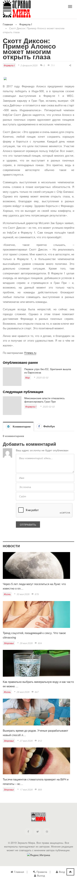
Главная (8, 24)
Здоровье (9, 643)
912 (40, 740)
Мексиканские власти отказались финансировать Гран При (44, 399)
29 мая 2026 (26, 643)
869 (40, 789)
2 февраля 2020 (29, 65)
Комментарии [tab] (21, 426)
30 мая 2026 (23, 594)
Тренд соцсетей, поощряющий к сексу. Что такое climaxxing (34, 635)
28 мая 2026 (23, 691)
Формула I (25, 24)
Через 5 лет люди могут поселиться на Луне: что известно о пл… (34, 586)
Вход (62, 872)
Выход (41, 875)
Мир (27, 377)
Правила (41, 872)
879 (37, 594)
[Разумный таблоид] (17, 9)
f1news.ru (30, 353)
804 (40, 643)
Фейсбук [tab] (49, 426)
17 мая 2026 (26, 789)
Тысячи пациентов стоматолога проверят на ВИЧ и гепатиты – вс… (35, 781)
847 (37, 691)
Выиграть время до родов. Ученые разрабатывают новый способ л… (35, 732)
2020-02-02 (42, 377)
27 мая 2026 (26, 740)
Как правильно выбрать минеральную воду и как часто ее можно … (38, 684)
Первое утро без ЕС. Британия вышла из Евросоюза (47, 370)
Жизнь (7, 594)
